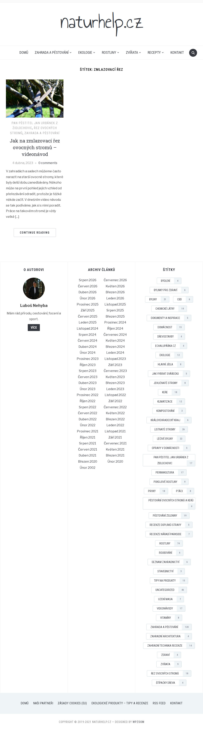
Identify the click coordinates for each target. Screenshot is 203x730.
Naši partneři (43, 703)
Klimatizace (169, 401)
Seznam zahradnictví (170, 562)
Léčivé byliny (169, 438)
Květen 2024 (115, 340)
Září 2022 (115, 401)
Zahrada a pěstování (52, 52)
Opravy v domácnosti (169, 448)
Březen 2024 (115, 347)
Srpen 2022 (87, 407)
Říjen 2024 (115, 328)
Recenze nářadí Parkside (170, 534)
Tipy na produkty (169, 580)
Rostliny (109, 52)
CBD (183, 299)
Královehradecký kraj (169, 420)
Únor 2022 (87, 425)
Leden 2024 (115, 353)
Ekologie (85, 52)
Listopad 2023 (115, 359)
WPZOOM (138, 721)
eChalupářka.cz (169, 345)
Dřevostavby (169, 336)
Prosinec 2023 (88, 359)
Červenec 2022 (115, 407)
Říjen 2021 (87, 437)
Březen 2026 (115, 292)
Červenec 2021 (115, 443)
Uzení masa (169, 599)
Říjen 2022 (87, 401)
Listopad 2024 (87, 328)
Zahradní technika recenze (169, 645)
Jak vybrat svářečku (169, 373)
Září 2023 (115, 365)
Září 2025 (88, 310)
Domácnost (170, 327)
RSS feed (159, 703)
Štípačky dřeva (169, 682)
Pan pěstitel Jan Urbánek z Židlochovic (173, 460)
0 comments (47, 163)
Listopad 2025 (115, 304)
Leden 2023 (115, 389)
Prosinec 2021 (87, 431)
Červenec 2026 (115, 280)
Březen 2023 (115, 383)
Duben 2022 (88, 419)
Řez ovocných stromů (169, 673)
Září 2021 (115, 437)
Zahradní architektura (169, 636)
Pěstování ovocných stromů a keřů (170, 503)
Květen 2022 (115, 413)
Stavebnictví (169, 571)
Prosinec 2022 (87, 395)
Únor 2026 (87, 298)
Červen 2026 (87, 286)
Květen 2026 (115, 286)
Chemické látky (169, 308)
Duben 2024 (88, 347)
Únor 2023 (87, 389)
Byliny (157, 299)
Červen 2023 (87, 377)
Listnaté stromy (169, 429)
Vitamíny (169, 617)
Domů (23, 52)
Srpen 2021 (87, 443)
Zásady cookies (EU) (72, 703)
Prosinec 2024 (115, 322)
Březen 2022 (115, 419)
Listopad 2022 (115, 395)
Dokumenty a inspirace (169, 318)
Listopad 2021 (115, 431)
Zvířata (132, 52)
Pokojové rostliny (169, 481)
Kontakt (177, 52)
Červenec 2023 (115, 371)
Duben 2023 (88, 383)
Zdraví (169, 654)
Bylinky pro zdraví (169, 290)
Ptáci (183, 491)
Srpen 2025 (115, 310)
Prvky (156, 491)
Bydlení (169, 280)
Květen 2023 (115, 377)
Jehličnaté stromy (170, 383)
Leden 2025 (88, 322)
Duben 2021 (87, 455)
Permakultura (169, 472)
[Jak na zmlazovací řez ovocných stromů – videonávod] (34, 98)
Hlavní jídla (169, 364)
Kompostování (169, 410)
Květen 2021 (115, 449)
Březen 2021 (115, 455)
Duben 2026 (88, 292)
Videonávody (169, 608)
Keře (169, 392)
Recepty (154, 52)
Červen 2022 (87, 413)
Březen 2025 (115, 316)
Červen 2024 (87, 340)
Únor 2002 (87, 468)
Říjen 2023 (88, 365)
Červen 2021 (87, 449)
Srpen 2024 (87, 335)
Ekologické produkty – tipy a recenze (119, 703)
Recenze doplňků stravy (169, 524)
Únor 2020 (115, 461)
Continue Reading (35, 232)
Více (34, 327)
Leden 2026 (115, 298)
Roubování (169, 552)
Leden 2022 (115, 425)
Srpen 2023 (87, 371)
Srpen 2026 (87, 280)
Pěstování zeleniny (169, 515)
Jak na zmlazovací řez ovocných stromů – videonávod (35, 147)
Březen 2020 (87, 461)
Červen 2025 (87, 316)
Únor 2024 (88, 353)
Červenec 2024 (115, 335)
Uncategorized (169, 589)
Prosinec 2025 (88, 304)
